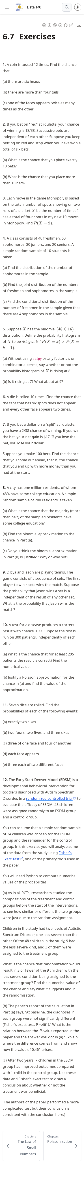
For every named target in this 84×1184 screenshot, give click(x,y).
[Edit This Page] (71, 24)
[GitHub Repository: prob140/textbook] (66, 24)
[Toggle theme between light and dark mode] (77, 7)
